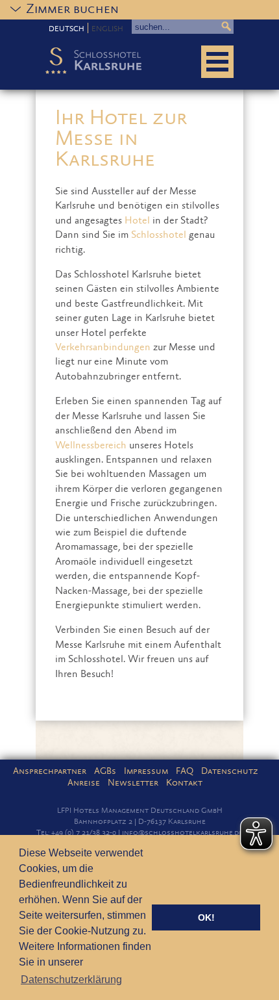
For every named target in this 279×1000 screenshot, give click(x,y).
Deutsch (66, 29)
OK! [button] (206, 917)
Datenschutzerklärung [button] (71, 979)
